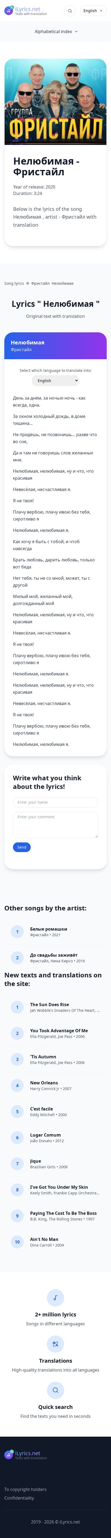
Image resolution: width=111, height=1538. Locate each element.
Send (21, 847)
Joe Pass (65, 1036)
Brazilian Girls (43, 1166)
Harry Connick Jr (44, 1088)
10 (17, 1242)
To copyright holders (25, 1489)
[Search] (70, 10)
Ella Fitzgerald (43, 1036)
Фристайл (39, 934)
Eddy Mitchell (42, 1114)
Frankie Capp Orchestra (75, 1192)
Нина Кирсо (62, 960)
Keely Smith (40, 1192)
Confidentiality (19, 1498)
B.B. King (38, 1219)
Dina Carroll (41, 1245)
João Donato (41, 1140)
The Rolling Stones (65, 1219)
